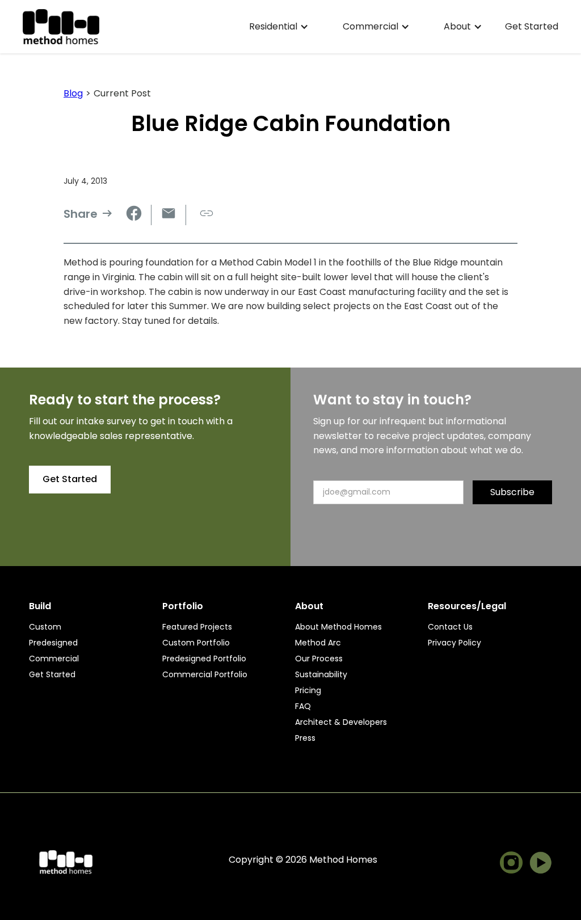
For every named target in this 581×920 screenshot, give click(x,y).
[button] (279, 26)
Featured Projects (197, 626)
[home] (61, 26)
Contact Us (450, 626)
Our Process (319, 658)
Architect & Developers (341, 722)
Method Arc (318, 642)
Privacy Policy (454, 642)
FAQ (303, 706)
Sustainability (321, 674)
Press (305, 737)
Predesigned (53, 642)
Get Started (531, 26)
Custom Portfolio (196, 642)
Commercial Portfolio (204, 674)
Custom (45, 626)
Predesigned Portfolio (204, 658)
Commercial (54, 658)
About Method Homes (338, 626)
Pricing (308, 690)
